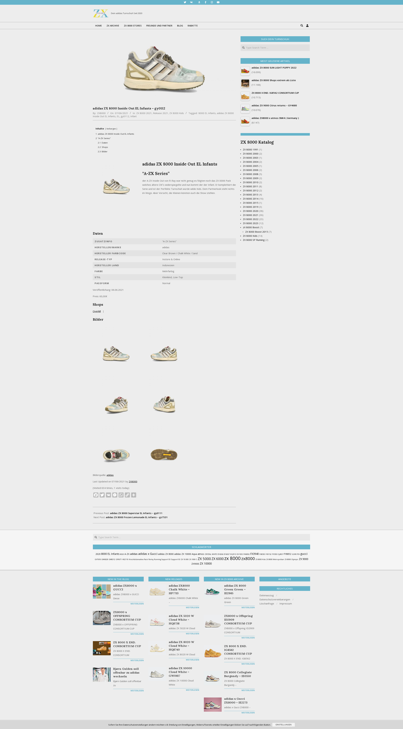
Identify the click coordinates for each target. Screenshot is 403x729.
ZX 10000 (206, 563)
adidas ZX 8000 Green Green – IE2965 (235, 589)
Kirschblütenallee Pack (138, 559)
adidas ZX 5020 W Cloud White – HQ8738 (181, 619)
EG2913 (233, 554)
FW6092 (246, 554)
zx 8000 (232, 558)
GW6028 (104, 559)
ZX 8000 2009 (250, 178)
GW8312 (112, 559)
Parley (150, 559)
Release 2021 (160, 113)
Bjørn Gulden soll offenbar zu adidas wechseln (126, 672)
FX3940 (254, 554)
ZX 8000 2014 (250, 198)
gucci (303, 554)
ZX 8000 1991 (250, 149)
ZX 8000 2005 (250, 165)
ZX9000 (195, 563)
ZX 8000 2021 (144, 113)
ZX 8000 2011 (250, 186)
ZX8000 (133, 481)
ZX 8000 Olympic (291, 559)
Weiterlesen (137, 603)
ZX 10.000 (185, 559)
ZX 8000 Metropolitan (275, 559)
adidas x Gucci (147, 554)
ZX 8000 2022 (250, 219)
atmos (201, 553)
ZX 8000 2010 (250, 182)
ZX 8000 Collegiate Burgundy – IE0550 (238, 674)
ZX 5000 (204, 558)
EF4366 (220, 554)
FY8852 (287, 553)
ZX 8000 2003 (250, 157)
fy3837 (280, 554)
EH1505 (240, 554)
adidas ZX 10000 (182, 553)
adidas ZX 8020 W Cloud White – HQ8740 (181, 645)
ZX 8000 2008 (250, 174)
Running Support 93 (162, 559)
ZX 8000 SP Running (254, 239)
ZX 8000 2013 (250, 194)
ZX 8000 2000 (250, 153)
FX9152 (268, 554)
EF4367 (227, 554)
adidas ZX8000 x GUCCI (125, 587)
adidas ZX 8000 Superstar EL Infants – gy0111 (136, 513)
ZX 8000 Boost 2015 (256, 231)
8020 (122, 554)
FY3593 (275, 554)
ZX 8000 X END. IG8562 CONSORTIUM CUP (238, 649)
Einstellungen (284, 725)
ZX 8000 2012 (250, 190)
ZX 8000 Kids (176, 113)
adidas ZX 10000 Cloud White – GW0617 (180, 672)
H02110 (125, 559)
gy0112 (125, 116)
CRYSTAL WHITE (211, 554)
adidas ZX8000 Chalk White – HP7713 (179, 589)
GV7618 (98, 559)
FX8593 (262, 554)
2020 (98, 553)
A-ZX (127, 553)
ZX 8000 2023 (250, 223)
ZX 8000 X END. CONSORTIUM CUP (127, 644)
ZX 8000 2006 (250, 170)
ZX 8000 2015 (250, 202)
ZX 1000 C (193, 559)
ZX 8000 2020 (250, 210)
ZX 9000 (303, 559)
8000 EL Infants (207, 113)
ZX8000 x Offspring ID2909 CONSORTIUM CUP (238, 619)
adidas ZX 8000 (166, 553)
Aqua (194, 553)
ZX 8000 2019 (250, 206)
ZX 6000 (218, 558)
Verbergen (111, 128)
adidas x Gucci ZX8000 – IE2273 (235, 700)
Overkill (97, 311)
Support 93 (175, 559)
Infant (133, 116)
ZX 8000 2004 (250, 161)
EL (118, 116)
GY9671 (119, 559)
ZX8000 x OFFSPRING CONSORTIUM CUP (127, 615)
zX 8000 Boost (251, 227)
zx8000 (248, 558)
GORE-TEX (296, 554)
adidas (110, 475)
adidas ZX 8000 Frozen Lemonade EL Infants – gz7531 (137, 517)
